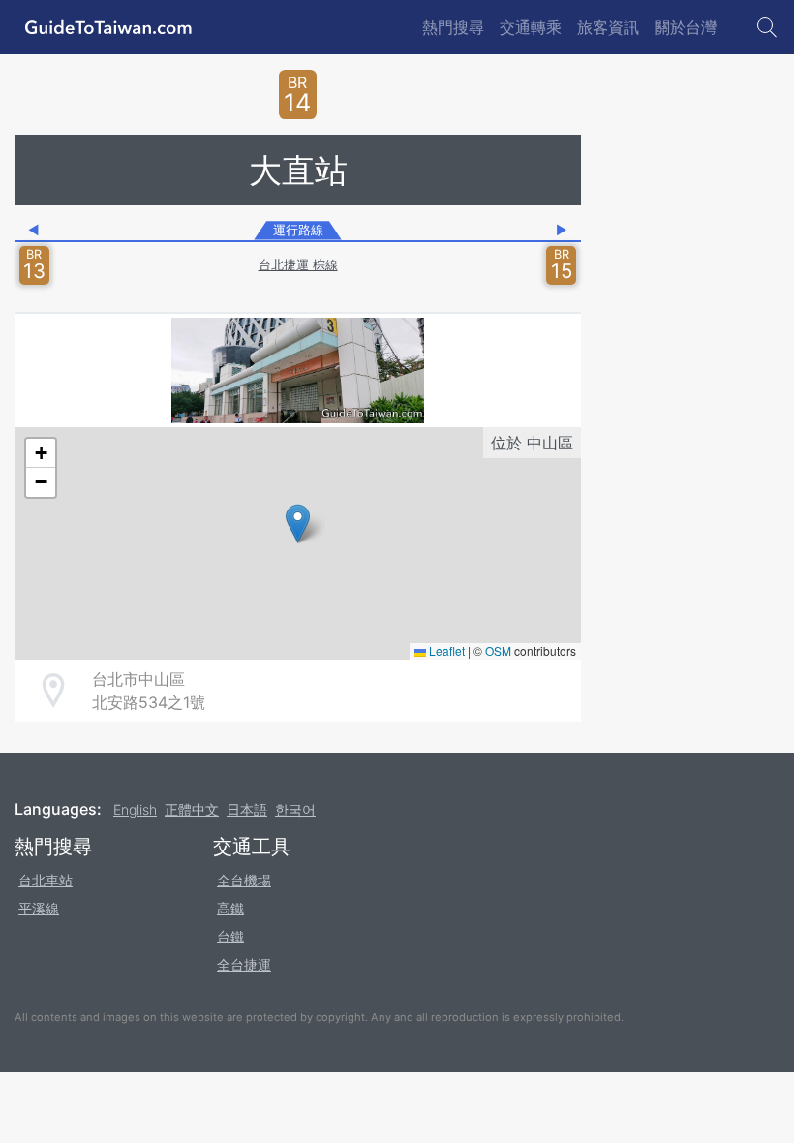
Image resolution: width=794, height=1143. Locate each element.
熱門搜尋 (453, 27)
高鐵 (230, 908)
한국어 (295, 809)
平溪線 (38, 908)
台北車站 (45, 880)
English (135, 809)
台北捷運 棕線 (298, 265)
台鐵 (230, 936)
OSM (498, 650)
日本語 (247, 809)
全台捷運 (244, 964)
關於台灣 (686, 27)
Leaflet (445, 650)
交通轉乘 (531, 27)
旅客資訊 (608, 27)
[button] (298, 523)
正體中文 (192, 809)
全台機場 (244, 880)
